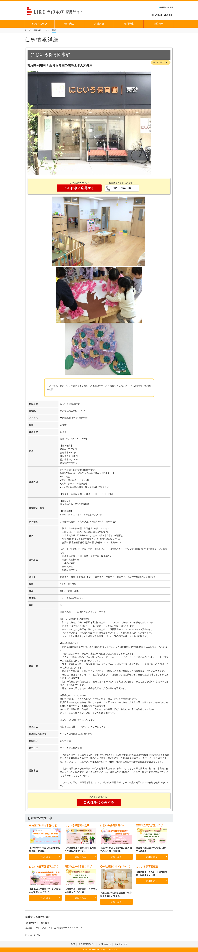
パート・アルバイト (43, 927)
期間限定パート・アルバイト (68, 927)
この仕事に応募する (79, 188)
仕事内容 (69, 23)
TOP (73, 944)
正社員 (29, 927)
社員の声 (158, 23)
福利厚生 (129, 23)
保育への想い (39, 23)
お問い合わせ (104, 944)
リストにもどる (32, 935)
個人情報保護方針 (87, 944)
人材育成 (99, 23)
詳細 (54, 30)
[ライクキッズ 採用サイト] (58, 10)
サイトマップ (120, 944)
